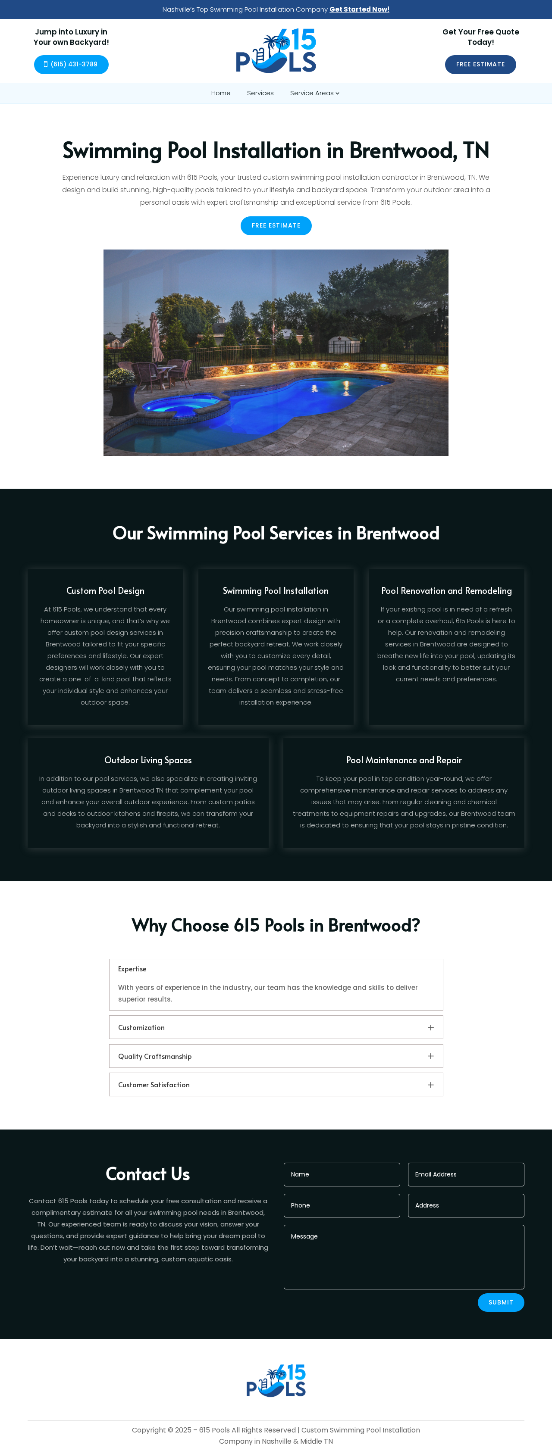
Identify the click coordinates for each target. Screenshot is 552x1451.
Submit (501, 1302)
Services (260, 92)
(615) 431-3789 (73, 64)
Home (221, 92)
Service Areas (312, 92)
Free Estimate (480, 64)
